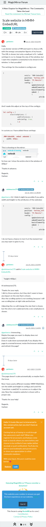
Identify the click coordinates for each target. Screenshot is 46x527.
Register (8, 467)
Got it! (23, 504)
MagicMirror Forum (18, 2)
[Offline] (4, 190)
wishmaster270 (12, 189)
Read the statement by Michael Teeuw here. (23, 14)
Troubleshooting (19, 28)
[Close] (41, 422)
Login (16, 467)
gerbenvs (9, 42)
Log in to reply (37, 32)
